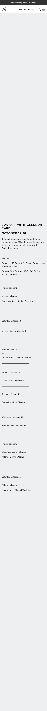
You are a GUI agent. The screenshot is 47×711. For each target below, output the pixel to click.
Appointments (26, 9)
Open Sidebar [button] (43, 9)
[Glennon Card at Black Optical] (4, 9)
